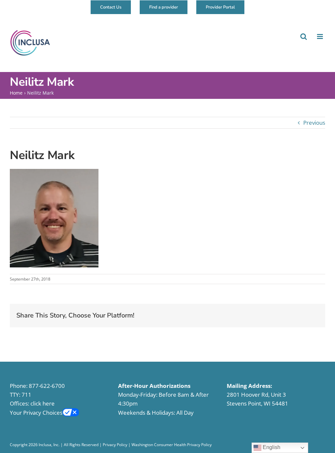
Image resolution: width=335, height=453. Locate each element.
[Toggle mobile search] (303, 36)
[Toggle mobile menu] (320, 36)
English (270, 447)
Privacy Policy (115, 444)
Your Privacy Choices (36, 412)
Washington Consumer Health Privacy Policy (172, 444)
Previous (314, 122)
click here (42, 403)
